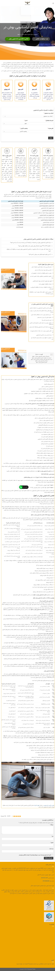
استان (26, 120)
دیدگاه (51, 825)
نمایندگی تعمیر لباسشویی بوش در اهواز (40, 356)
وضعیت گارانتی (24, 128)
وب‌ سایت (51, 848)
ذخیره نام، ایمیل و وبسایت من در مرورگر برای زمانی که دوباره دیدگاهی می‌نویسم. (35, 855)
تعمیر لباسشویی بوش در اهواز (41, 362)
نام (52, 836)
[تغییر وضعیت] (52, 242)
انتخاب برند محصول (48, 113)
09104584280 (46, 881)
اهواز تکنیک (36, 805)
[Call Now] (21, 487)
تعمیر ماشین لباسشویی (49, 805)
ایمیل (51, 842)
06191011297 (44, 878)
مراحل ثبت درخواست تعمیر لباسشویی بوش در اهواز (41, 358)
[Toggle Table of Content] (50, 354)
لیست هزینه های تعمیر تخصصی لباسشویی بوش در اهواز (41, 359)
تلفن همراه (50, 128)
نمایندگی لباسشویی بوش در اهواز (41, 361)
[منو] (53, 3)
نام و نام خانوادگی (49, 120)
